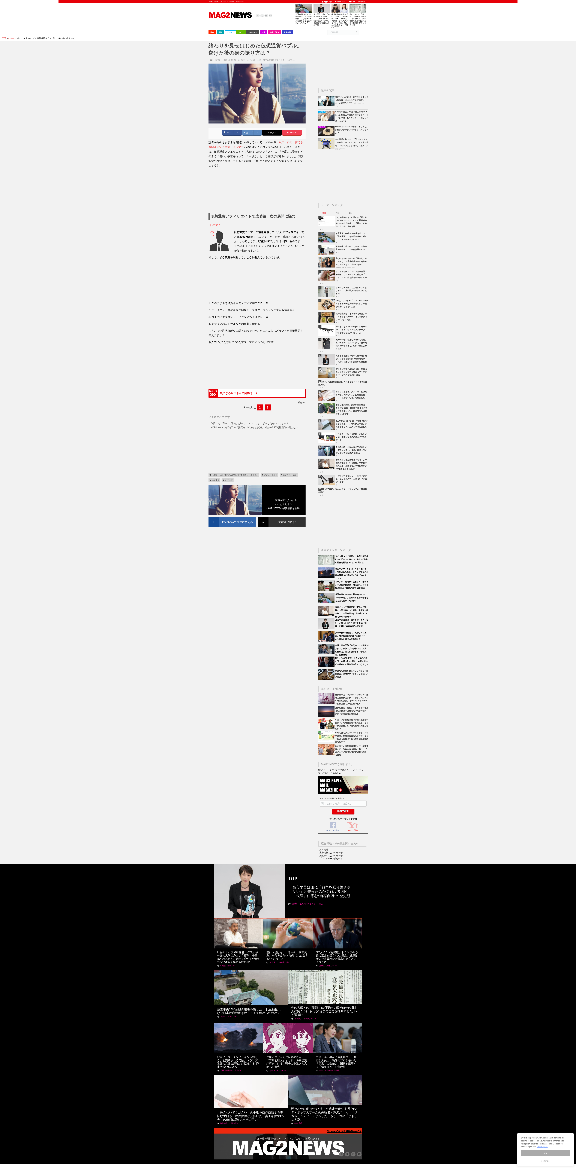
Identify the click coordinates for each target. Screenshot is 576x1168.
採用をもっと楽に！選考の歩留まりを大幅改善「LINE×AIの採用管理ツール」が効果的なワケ (351, 100)
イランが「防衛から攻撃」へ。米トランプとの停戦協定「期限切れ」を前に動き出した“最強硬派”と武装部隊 (351, 585)
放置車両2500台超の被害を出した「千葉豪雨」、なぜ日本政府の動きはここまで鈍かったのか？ (304, 18)
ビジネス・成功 (290, 475)
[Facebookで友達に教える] (232, 517)
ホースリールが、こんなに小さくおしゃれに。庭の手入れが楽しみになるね (351, 290)
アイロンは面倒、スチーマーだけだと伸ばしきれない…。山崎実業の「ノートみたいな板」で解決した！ (351, 395)
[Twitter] (262, 15)
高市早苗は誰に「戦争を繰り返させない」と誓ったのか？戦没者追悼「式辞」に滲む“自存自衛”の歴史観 (322, 19)
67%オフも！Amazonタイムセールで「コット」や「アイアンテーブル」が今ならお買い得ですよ (351, 329)
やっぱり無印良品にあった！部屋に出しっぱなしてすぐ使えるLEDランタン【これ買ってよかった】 (351, 372)
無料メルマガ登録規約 (328, 798)
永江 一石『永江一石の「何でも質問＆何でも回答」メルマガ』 (268, 60)
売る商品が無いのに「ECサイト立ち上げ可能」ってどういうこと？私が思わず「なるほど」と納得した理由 (351, 142)
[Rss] (266, 15)
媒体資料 (324, 849)
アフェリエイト (271, 475)
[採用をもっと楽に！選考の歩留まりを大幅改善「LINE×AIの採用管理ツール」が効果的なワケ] (326, 106)
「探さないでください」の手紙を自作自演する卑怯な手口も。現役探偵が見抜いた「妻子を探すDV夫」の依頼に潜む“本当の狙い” (250, 1116)
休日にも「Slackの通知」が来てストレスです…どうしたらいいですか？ (250, 423)
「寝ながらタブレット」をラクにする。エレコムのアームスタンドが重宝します (351, 479)
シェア (228, 132)
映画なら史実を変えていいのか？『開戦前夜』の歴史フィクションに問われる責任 (351, 674)
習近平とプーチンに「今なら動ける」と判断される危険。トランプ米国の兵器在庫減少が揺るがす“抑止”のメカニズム (238, 1062)
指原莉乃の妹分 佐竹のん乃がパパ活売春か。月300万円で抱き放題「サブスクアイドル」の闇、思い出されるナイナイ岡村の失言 (340, 20)
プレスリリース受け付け (331, 858)
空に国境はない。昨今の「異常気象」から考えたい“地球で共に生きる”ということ (287, 955)
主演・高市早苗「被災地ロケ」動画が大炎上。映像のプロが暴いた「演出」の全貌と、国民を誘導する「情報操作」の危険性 (336, 1062)
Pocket (292, 132)
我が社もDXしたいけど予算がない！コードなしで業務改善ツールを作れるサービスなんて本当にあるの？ (352, 261)
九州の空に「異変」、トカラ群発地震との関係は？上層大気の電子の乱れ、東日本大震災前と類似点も (351, 711)
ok (545, 1153)
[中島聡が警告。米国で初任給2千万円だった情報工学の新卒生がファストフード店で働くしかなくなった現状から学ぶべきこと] (326, 120)
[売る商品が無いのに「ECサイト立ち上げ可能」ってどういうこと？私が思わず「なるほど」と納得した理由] (326, 148)
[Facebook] (258, 15)
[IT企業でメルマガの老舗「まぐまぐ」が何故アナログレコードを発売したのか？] (326, 135)
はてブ (249, 132)
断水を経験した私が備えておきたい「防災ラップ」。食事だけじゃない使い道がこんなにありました (351, 450)
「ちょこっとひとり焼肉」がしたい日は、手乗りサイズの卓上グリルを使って (351, 437)
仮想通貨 (215, 480)
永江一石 (229, 480)
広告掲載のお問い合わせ (331, 852)
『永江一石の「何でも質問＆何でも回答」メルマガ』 (235, 475)
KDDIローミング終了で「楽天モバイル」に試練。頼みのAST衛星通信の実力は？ (254, 427)
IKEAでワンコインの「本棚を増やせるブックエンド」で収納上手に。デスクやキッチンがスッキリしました (352, 424)
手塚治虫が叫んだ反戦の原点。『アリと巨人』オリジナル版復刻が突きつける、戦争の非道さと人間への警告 (286, 1062)
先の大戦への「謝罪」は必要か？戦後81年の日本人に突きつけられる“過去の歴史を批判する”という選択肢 (358, 19)
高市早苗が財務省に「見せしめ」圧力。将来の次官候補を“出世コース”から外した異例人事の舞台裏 (351, 636)
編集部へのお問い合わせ (331, 855)
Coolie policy (542, 1147)
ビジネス (216, 60)
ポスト (273, 133)
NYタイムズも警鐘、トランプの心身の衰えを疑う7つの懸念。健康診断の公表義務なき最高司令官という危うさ (351, 661)
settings (545, 1161)
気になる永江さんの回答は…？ (239, 393)
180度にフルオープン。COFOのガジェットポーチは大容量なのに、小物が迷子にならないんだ (352, 303)
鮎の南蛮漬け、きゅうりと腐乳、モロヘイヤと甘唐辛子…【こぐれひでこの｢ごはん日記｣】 (351, 316)
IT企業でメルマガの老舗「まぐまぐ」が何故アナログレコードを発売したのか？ (351, 129)
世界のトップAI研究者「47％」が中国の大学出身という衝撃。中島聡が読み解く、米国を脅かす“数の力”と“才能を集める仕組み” (238, 957)
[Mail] (270, 15)
